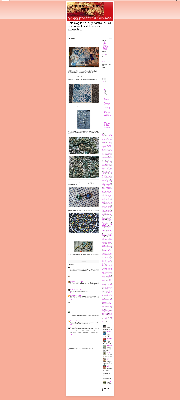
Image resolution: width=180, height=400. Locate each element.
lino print (110, 231)
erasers (110, 185)
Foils (110, 195)
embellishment (103, 184)
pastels (109, 256)
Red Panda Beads (107, 266)
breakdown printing (107, 158)
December (105, 83)
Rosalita (107, 267)
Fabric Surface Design (108, 191)
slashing (103, 284)
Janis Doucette (105, 45)
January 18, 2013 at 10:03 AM (77, 295)
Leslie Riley (103, 230)
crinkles (107, 173)
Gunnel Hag (109, 206)
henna (103, 211)
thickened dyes (104, 302)
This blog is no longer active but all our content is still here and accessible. (89, 26)
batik (111, 147)
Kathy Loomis (109, 223)
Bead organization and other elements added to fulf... (107, 115)
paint (103, 253)
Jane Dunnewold (109, 218)
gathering (110, 203)
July (104, 89)
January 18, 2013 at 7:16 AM (79, 281)
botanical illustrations (105, 157)
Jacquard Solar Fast (108, 217)
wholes (109, 317)
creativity (108, 172)
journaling (103, 220)
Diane (103, 44)
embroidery (107, 185)
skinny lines (109, 283)
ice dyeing (105, 213)
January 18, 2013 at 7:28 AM (77, 289)
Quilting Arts (103, 264)
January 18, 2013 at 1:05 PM (76, 306)
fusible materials (107, 202)
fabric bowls (104, 187)
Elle (110, 183)
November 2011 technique (107, 250)
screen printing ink (104, 276)
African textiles (109, 139)
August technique (104, 146)
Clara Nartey (104, 43)
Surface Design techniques (108, 298)
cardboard (110, 160)
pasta (106, 256)
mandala (106, 236)
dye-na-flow (110, 181)
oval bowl (104, 252)
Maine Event (107, 235)
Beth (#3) (106, 153)
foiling (108, 195)
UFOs (105, 309)
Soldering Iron (104, 287)
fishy (104, 194)
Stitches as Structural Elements (107, 108)
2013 (103, 82)
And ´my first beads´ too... (107, 104)
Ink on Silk (105, 215)
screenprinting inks (109, 276)
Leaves (105, 229)
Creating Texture (105, 171)
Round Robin (105, 268)
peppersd (103, 258)
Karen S (109, 222)
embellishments (106, 109)
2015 (103, 80)
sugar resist (106, 295)
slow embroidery (110, 284)
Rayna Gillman (104, 265)
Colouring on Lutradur (105, 167)
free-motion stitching (109, 198)
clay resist (110, 164)
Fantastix (103, 192)
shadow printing (109, 281)
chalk (110, 161)
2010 (103, 131)
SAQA (108, 273)
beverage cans (104, 154)
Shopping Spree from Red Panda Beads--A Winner (107, 107)
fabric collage (108, 187)
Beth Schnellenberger (105, 42)
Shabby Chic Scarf (105, 281)
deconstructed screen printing (107, 175)
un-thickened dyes (107, 310)
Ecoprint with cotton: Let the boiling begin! (109, 352)
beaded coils (107, 150)
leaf (102, 229)
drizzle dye (108, 179)
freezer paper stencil (108, 199)
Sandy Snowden (104, 273)
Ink (102, 215)
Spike (104, 291)
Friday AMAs (107, 200)
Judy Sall (103, 61)
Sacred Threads (107, 272)
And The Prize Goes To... (107, 100)
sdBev (71, 306)
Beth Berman (104, 41)
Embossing (103, 185)
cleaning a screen (104, 165)
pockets (105, 260)
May (104, 91)
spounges (107, 291)
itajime (103, 217)
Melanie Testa (107, 239)
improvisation (103, 214)
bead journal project (107, 149)
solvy (107, 288)
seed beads (110, 277)
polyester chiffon (104, 261)
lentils (110, 229)
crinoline (110, 173)
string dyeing (103, 294)
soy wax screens (107, 290)
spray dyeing (110, 291)
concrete (108, 168)
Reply (71, 292)
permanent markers (107, 258)
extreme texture (110, 186)
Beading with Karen (106, 99)
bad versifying (108, 147)
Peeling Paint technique (108, 257)
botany (109, 157)
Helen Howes (108, 210)
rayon (109, 265)
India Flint (107, 214)
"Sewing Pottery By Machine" (108, 134)
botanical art (110, 156)
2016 (103, 79)
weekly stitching (109, 316)
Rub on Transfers (108, 269)
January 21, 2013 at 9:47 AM (77, 327)
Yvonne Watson (105, 49)
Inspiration (110, 215)
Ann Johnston (109, 142)
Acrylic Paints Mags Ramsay (105, 138)
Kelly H (104, 224)
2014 (103, 81)
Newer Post (69, 349)
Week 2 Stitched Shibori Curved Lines (109, 332)
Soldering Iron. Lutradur (109, 287)
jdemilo (103, 219)
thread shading (109, 303)
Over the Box (107, 252)
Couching (105, 122)
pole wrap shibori (109, 260)
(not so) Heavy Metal (109, 135)
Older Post (97, 349)
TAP (108, 299)
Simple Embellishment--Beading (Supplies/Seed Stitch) (108, 127)
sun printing (106, 296)
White (102, 317)
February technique (110, 192)
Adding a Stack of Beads (107, 123)
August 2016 (109, 145)
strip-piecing (108, 294)
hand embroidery (104, 207)
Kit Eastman (106, 227)
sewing (103, 279)
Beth (70, 275)
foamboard (106, 195)
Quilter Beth (71, 327)
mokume (106, 242)
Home (84, 349)
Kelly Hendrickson (105, 47)
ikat (108, 213)
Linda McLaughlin (104, 231)
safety (110, 272)
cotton (110, 168)
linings (108, 231)
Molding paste (109, 242)
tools (105, 305)
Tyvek (103, 309)
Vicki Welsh (110, 313)
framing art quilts (104, 196)
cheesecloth (109, 162)
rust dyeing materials (104, 271)
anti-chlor (110, 143)
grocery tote (103, 206)
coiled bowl (108, 165)
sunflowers (111, 296)
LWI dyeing (105, 233)
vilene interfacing (105, 314)
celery (107, 161)
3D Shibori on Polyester (108, 366)
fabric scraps (108, 190)
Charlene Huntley (104, 162)
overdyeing (111, 252)
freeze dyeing (103, 199)
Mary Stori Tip (110, 237)
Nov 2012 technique (110, 249)
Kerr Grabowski (108, 226)
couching (103, 169)
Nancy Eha (103, 246)
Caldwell (104, 160)
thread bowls (110, 302)
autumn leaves (109, 146)
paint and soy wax (107, 253)
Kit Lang (110, 227)
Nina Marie (71, 289)
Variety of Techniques (105, 313)
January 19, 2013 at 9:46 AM (76, 320)
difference (110, 176)
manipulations (110, 236)
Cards (102, 161)
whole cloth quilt (106, 317)
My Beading (105, 96)
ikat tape (110, 213)
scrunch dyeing (104, 277)
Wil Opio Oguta (105, 48)
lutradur (111, 232)
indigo (110, 214)
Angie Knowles (104, 142)
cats (105, 161)
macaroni (108, 234)
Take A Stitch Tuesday (104, 299)
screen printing (108, 275)
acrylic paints (108, 137)
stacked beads (104, 292)
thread (107, 302)
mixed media (106, 241)
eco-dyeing (107, 183)
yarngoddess (104, 320)
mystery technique (104, 245)
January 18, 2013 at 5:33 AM (75, 275)
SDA (107, 277)
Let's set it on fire (109, 230)
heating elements (108, 209)
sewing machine (107, 279)
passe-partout (103, 256)
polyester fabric (109, 261)
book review (106, 156)
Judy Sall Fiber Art (72, 281)
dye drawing (106, 180)
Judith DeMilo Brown (105, 46)
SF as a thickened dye (109, 280)
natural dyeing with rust (108, 247)
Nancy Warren (108, 246)
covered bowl (107, 169)
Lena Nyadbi (107, 229)
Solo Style (104, 288)
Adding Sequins (106, 124)
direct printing (109, 177)
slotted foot (106, 284)
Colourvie (110, 167)
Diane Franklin (105, 176)
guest (106, 206)
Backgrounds (104, 147)
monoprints (109, 243)
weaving (105, 316)
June (104, 90)
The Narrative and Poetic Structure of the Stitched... (107, 114)
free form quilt (108, 196)
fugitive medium (107, 201)
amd (106, 141)
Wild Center (110, 318)
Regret (110, 266)
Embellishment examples (107, 112)
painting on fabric (106, 254)
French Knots (105, 121)
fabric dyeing (108, 188)
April (104, 92)
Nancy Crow (110, 245)
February (105, 94)
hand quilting (110, 207)
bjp (110, 154)
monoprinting (104, 243)
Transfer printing (109, 307)
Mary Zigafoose (105, 238)
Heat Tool (104, 209)
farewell (106, 192)
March (104, 93)
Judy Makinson (107, 220)
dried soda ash (104, 179)
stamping (108, 292)
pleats (103, 260)
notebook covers (105, 249)
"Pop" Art (103, 134)
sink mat (106, 283)
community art (103, 168)
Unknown (71, 295)
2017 (103, 78)
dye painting (106, 181)
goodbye (110, 205)
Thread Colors (104, 303)
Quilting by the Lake (108, 264)
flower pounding (108, 194)
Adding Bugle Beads (106, 125)
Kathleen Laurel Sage (104, 223)
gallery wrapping (106, 203)
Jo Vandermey (109, 219)
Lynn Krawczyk (109, 233)
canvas (107, 160)
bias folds (108, 154)
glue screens (107, 205)
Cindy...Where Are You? (107, 103)
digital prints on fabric (104, 177)
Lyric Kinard (103, 234)
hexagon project (107, 211)
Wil (111, 317)
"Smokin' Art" (103, 135)
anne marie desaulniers (105, 143)
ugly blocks (108, 309)
